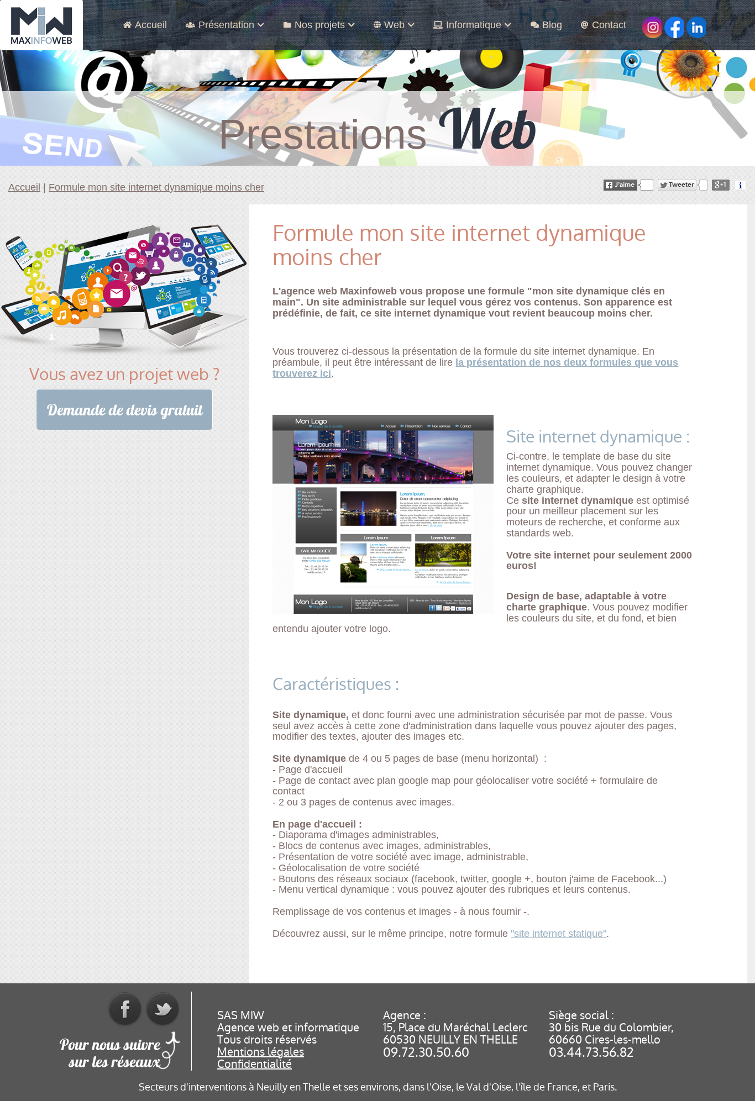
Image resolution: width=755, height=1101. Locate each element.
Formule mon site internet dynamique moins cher (156, 187)
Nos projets (320, 24)
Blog (552, 24)
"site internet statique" (558, 933)
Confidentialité (254, 1064)
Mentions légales (260, 1052)
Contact (609, 24)
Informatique (473, 24)
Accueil (151, 24)
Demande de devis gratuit (124, 410)
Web (394, 24)
